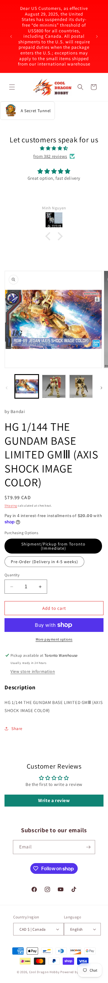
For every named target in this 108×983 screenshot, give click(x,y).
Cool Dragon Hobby (44, 972)
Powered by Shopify (75, 972)
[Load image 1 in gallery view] (27, 386)
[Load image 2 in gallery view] (54, 386)
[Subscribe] (88, 847)
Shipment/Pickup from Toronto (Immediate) (53, 546)
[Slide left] (6, 387)
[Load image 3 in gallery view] (81, 386)
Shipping (10, 505)
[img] (54, 148)
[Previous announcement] (11, 36)
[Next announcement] (97, 36)
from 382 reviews (50, 156)
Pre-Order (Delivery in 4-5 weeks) (44, 561)
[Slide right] (101, 387)
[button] (12, 87)
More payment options (54, 639)
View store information (32, 671)
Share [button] (16, 728)
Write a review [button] (54, 800)
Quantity (12, 574)
